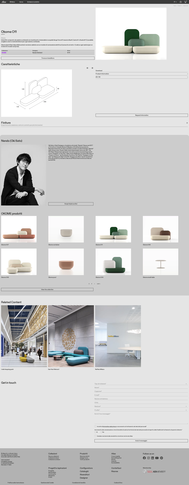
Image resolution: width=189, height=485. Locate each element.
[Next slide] (91, 68)
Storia (113, 459)
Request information (141, 115)
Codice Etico (118, 483)
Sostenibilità (115, 463)
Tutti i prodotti (84, 459)
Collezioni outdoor (54, 459)
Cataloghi (84, 471)
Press (50, 477)
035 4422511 (5, 460)
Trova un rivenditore (47, 58)
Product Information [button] (102, 74)
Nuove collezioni (53, 456)
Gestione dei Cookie (47, 483)
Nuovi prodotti (84, 456)
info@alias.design (6, 462)
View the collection (47, 290)
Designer (84, 478)
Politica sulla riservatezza (16, 483)
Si (97, 432)
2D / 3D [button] (98, 77)
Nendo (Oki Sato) (37, 52)
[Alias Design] (3, 2)
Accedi (181, 2)
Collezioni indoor (53, 458)
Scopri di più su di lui (71, 204)
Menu (13, 2)
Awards (113, 461)
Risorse (114, 471)
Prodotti (180, 5)
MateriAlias (52, 472)
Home (175, 5)
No (103, 432)
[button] (94, 124)
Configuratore (86, 468)
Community (52, 474)
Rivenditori (85, 475)
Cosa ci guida (115, 456)
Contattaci (116, 468)
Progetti (51, 471)
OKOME (4, 52)
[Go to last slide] (87, 68)
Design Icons (84, 458)
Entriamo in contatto (33, 2)
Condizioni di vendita (78, 483)
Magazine (51, 475)
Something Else (116, 458)
